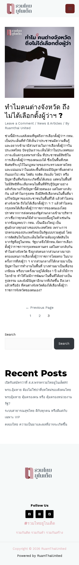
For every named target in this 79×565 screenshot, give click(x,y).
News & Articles (49, 123)
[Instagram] (39, 514)
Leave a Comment (19, 123)
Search (10, 334)
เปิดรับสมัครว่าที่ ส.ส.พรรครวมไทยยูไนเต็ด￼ (36, 383)
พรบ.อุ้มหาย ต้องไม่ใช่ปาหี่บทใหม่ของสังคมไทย (38, 390)
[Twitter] (50, 514)
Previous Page (40, 308)
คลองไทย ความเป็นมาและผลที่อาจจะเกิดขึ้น (36, 424)
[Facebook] (29, 514)
